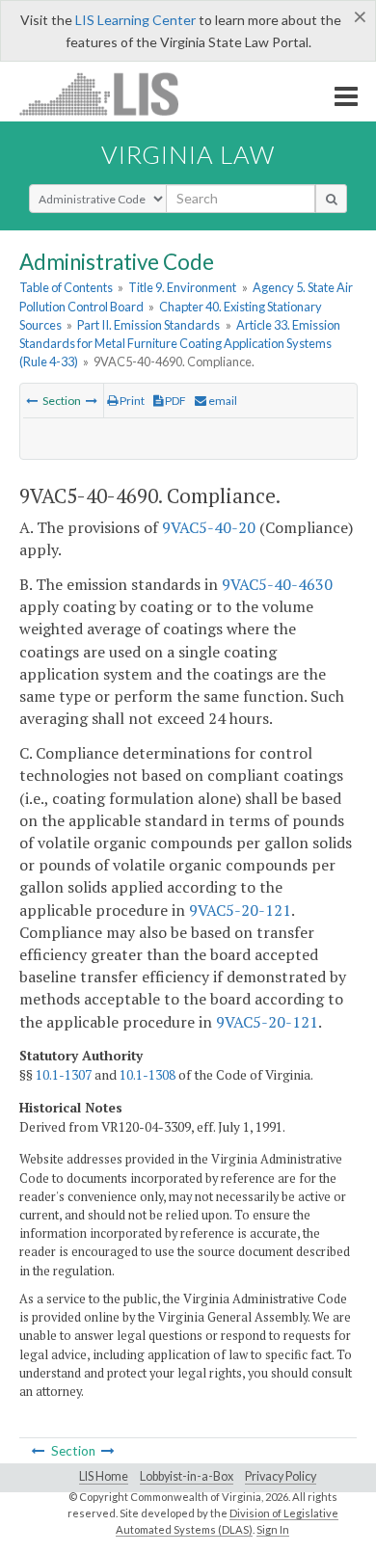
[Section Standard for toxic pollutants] (32, 400)
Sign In (272, 1529)
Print (131, 400)
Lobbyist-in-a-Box (186, 1476)
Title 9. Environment (182, 287)
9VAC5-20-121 (240, 910)
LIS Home (103, 1476)
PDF (174, 400)
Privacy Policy (280, 1476)
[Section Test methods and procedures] (91, 400)
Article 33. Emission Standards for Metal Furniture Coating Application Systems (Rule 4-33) (179, 343)
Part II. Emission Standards (148, 325)
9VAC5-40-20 (208, 527)
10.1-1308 (147, 1075)
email (221, 400)
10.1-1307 (64, 1075)
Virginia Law (188, 154)
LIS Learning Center (135, 20)
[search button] (331, 198)
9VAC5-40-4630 (277, 584)
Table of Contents (66, 287)
